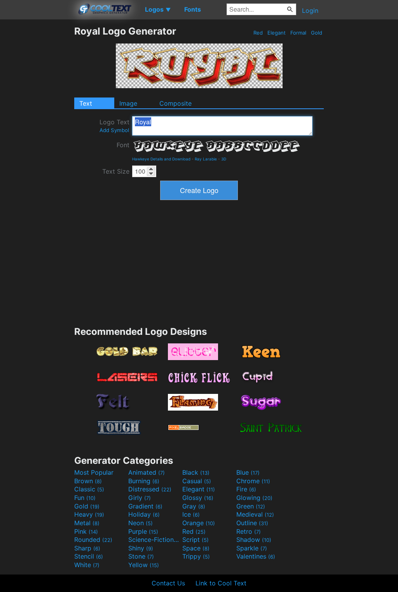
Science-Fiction (154, 539)
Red (258, 33)
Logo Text (114, 125)
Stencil (88, 556)
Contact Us (168, 583)
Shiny (140, 548)
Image (128, 103)
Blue (248, 472)
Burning (143, 481)
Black (195, 472)
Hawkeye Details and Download (161, 159)
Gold (316, 33)
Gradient (145, 506)
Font (123, 145)
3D (223, 159)
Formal (298, 33)
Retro (248, 531)
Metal (87, 523)
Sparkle (251, 548)
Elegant (276, 33)
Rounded (93, 539)
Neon (140, 523)
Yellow (143, 565)
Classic (89, 489)
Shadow (253, 539)
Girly (139, 497)
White (87, 565)
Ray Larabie (206, 159)
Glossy (197, 497)
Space (195, 548)
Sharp (87, 548)
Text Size (115, 171)
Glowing (254, 497)
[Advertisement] (37, 141)
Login (310, 10)
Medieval (255, 514)
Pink (86, 531)
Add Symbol (114, 130)
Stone (141, 556)
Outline (252, 523)
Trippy (196, 556)
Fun (85, 497)
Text (85, 103)
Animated (146, 472)
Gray (193, 506)
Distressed (149, 489)
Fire (246, 489)
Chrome (253, 481)
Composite (175, 103)
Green (250, 506)
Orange (198, 523)
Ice (191, 514)
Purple (143, 531)
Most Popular (93, 472)
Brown (88, 481)
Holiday (144, 514)
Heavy (89, 514)
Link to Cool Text (221, 583)
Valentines (255, 556)
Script (195, 539)
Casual (196, 481)
